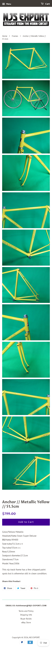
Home (4, 36)
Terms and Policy (26, 611)
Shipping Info (26, 614)
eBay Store (26, 622)
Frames (15, 36)
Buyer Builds (26, 618)
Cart (47, 4)
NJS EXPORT (34, 637)
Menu (8, 4)
